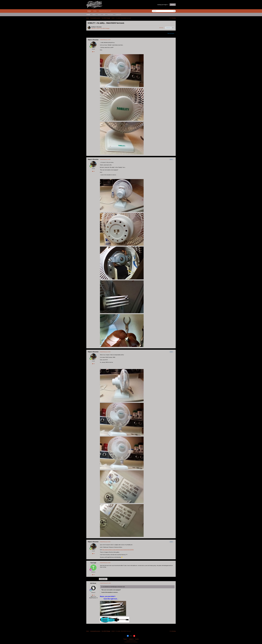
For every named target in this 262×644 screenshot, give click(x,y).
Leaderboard (118, 14)
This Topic (169, 10)
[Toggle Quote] (102, 586)
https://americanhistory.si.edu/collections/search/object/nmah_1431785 (118, 549)
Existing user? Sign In (162, 4)
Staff (104, 14)
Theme (125, 639)
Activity (94, 11)
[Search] (174, 11)
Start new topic (171, 33)
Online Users (110, 14)
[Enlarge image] (113, 608)
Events (99, 14)
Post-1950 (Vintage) (104, 28)
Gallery (93, 14)
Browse (89, 11)
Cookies (137, 639)
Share (161, 27)
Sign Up (172, 4)
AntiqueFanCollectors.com (104, 11)
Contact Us (131, 639)
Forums (88, 14)
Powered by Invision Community (131, 641)
